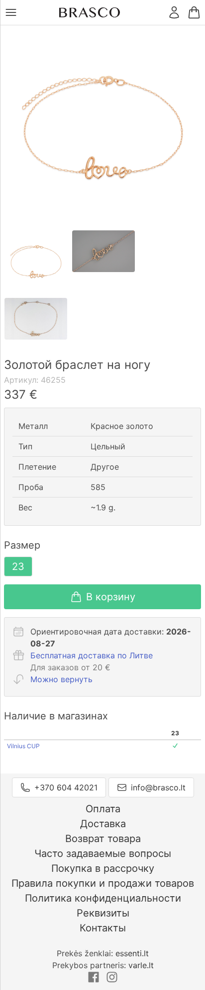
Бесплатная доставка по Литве (91, 655)
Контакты (103, 928)
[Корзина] (194, 12)
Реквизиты (103, 913)
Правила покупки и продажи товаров (102, 883)
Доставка (103, 824)
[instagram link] (112, 980)
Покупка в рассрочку (102, 868)
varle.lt (141, 965)
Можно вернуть (61, 679)
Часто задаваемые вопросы (102, 853)
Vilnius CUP (23, 746)
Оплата (103, 809)
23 (18, 566)
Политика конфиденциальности (103, 898)
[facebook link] (95, 980)
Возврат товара (103, 839)
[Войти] (174, 12)
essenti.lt (132, 953)
